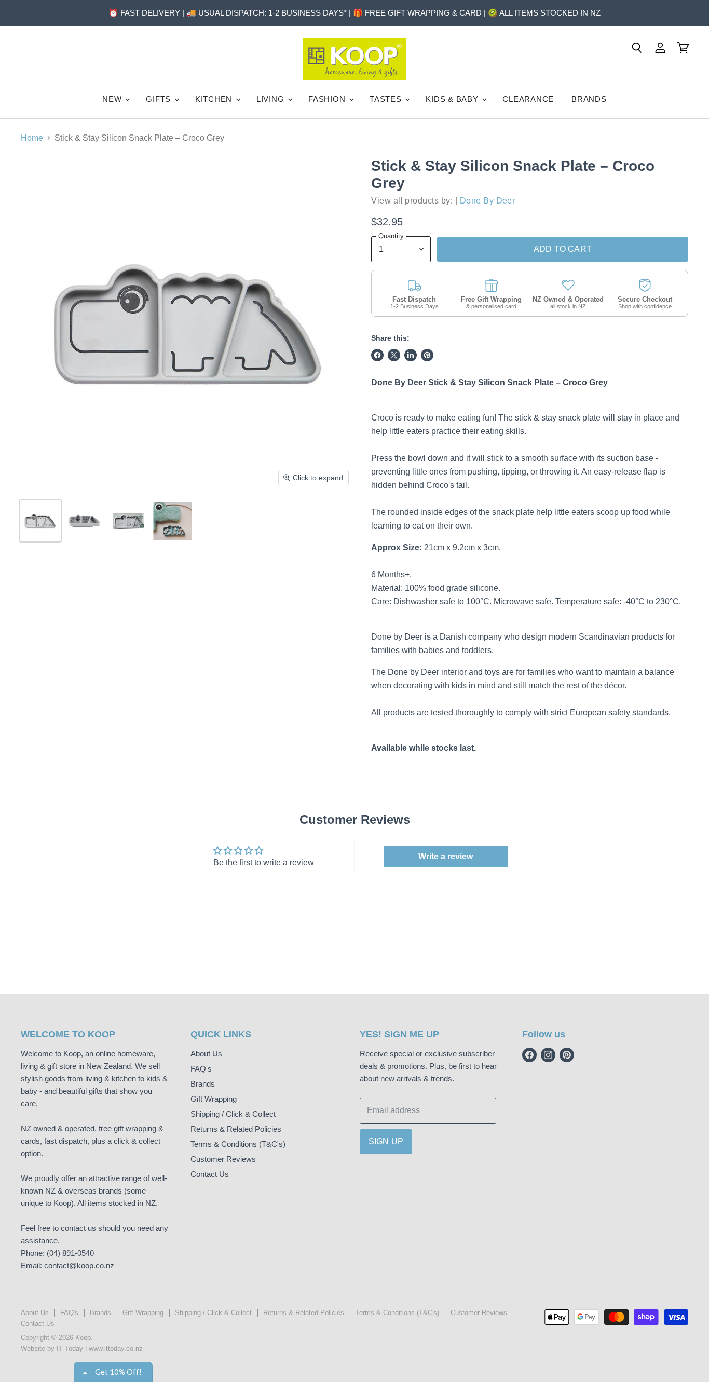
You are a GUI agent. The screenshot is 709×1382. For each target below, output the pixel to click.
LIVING (271, 98)
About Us (206, 1053)
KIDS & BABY (453, 98)
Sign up (386, 1141)
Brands (202, 1083)
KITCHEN (215, 98)
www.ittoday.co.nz (116, 1348)
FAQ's (201, 1068)
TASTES (387, 98)
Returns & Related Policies (235, 1128)
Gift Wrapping (213, 1098)
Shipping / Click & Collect (233, 1113)
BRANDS (589, 98)
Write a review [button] (445, 856)
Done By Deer (487, 200)
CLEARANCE (528, 98)
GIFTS (159, 98)
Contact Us (209, 1174)
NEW (113, 98)
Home (32, 137)
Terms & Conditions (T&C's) (237, 1144)
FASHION (328, 98)
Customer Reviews (223, 1159)
